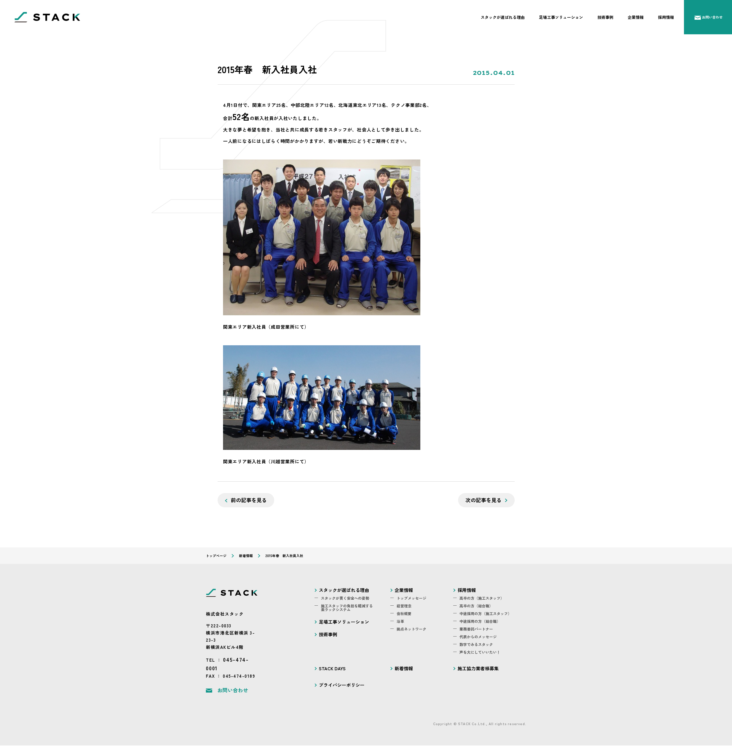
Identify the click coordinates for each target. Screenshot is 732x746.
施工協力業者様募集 (474, 662)
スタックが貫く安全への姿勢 (341, 597)
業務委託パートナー (474, 625)
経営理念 (403, 604)
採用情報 (690, 17)
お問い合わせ (231, 680)
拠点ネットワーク (409, 625)
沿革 (400, 618)
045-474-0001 (239, 659)
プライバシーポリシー (337, 678)
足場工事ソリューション (607, 17)
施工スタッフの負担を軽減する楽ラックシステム (343, 606)
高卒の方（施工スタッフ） (478, 597)
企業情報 (665, 17)
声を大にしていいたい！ (477, 647)
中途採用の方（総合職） (477, 618)
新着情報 (246, 555)
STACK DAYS (330, 662)
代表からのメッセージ (475, 632)
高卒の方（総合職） (474, 604)
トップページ (216, 555)
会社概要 (403, 611)
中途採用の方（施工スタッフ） (482, 611)
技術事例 (640, 17)
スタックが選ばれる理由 (564, 17)
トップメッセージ (409, 597)
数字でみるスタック (474, 639)
